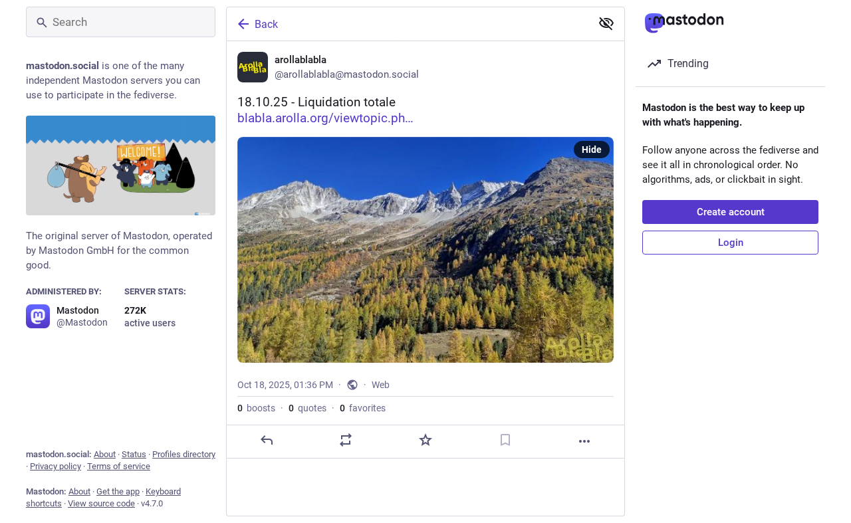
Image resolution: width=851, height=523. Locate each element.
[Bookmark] (505, 440)
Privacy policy (55, 466)
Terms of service (118, 466)
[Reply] (267, 440)
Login (730, 243)
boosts (256, 408)
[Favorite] (425, 440)
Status (134, 454)
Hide (592, 149)
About (105, 454)
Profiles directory (183, 454)
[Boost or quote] (346, 440)
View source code (101, 503)
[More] (584, 441)
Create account (731, 212)
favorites (363, 408)
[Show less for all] (606, 23)
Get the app (118, 491)
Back (266, 24)
